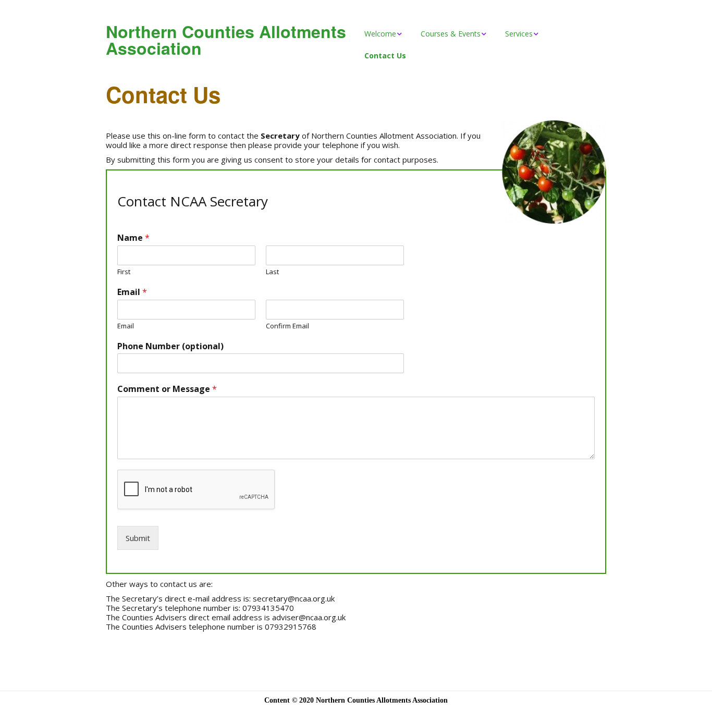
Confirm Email (287, 326)
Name (133, 237)
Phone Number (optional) (170, 346)
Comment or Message (167, 389)
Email (132, 292)
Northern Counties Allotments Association (226, 39)
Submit (138, 538)
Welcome (380, 34)
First (123, 271)
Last (272, 271)
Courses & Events (451, 34)
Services (519, 34)
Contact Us (385, 55)
